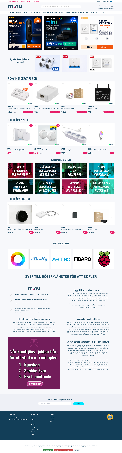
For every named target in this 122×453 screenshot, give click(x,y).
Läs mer (77, 450)
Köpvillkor (99, 1)
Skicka (78, 403)
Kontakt (33, 422)
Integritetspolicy (35, 429)
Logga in (106, 8)
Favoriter (100, 8)
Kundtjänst (106, 1)
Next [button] (111, 97)
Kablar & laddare (64, 12)
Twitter (52, 419)
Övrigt (103, 12)
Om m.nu (33, 424)
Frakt (32, 419)
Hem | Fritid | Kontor (78, 12)
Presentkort (95, 12)
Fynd (87, 12)
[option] (20, 97)
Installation (28, 12)
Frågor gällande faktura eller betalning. (18, 419)
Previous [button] (10, 97)
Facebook (52, 417)
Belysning (19, 12)
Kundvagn (111, 8)
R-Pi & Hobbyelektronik (50, 12)
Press (32, 434)
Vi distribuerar (34, 432)
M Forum (52, 421)
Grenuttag (37, 12)
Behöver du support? (14, 417)
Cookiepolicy (34, 427)
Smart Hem (11, 12)
